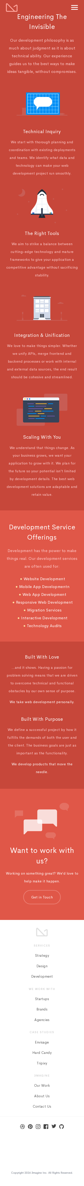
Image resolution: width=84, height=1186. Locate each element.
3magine (36, 1172)
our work (42, 1085)
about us (42, 1096)
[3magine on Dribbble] (22, 1126)
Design (42, 966)
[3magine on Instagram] (38, 1126)
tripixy (42, 1063)
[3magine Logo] (12, 7)
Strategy (42, 955)
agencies (41, 1020)
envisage (42, 1042)
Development (42, 976)
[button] (74, 8)
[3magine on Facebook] (46, 1126)
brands (42, 1009)
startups (42, 999)
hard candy (42, 1053)
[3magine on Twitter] (53, 1126)
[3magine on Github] (61, 1126)
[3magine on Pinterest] (30, 1126)
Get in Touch (42, 897)
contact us (42, 1106)
